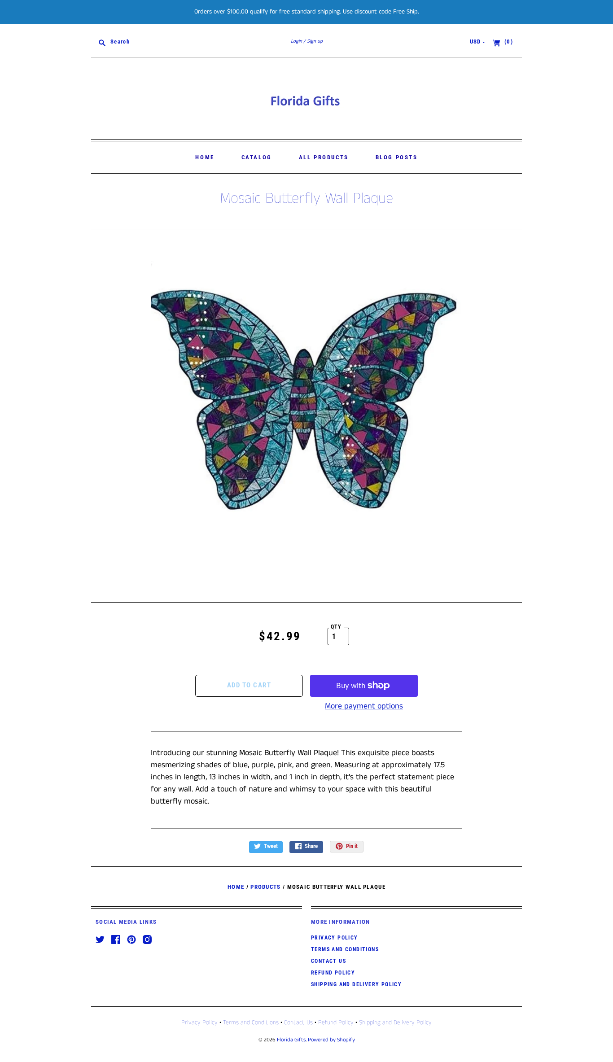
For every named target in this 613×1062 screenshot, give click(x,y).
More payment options (364, 706)
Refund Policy (333, 973)
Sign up (315, 41)
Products (265, 886)
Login (296, 41)
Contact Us (328, 961)
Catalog (256, 157)
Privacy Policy (334, 938)
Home (204, 157)
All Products (324, 157)
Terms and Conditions (345, 949)
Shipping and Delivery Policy (356, 984)
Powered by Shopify (331, 1040)
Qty (336, 627)
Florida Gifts (291, 1040)
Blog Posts (397, 157)
